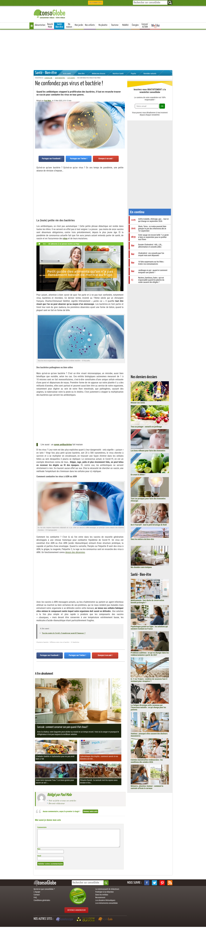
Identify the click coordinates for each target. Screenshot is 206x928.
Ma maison (69, 25)
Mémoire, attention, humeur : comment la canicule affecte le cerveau (147, 787)
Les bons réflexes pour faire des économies (148, 450)
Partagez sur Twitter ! (78, 158)
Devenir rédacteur (57, 803)
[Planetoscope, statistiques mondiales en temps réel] (65, 919)
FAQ (35, 897)
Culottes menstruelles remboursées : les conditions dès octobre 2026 (147, 761)
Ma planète (103, 25)
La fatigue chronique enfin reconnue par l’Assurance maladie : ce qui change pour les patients (148, 707)
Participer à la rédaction (104, 892)
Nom (38, 849)
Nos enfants (90, 25)
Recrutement (100, 897)
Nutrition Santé (118, 73)
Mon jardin (79, 25)
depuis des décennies (75, 552)
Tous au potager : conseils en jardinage (146, 427)
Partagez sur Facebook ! (51, 158)
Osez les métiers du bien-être (142, 539)
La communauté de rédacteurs (107, 889)
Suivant (37, 115)
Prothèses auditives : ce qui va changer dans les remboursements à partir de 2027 (150, 654)
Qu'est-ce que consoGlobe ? (44, 889)
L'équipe (37, 892)
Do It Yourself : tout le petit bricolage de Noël (149, 525)
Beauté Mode (50, 25)
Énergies (135, 25)
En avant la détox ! (138, 474)
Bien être (81, 73)
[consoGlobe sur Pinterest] (162, 882)
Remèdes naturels (149, 73)
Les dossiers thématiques (105, 900)
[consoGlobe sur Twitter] (154, 882)
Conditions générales (42, 900)
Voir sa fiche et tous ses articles (62, 800)
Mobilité (125, 25)
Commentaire (42, 827)
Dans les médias (101, 895)
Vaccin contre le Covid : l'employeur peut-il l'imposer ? (63, 633)
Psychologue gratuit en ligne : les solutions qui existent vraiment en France (149, 627)
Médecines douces (98, 73)
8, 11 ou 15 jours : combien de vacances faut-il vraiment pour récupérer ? (149, 680)
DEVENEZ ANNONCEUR (76, 910)
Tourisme (114, 25)
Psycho (133, 73)
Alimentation (40, 25)
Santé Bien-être (59, 25)
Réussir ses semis (138, 403)
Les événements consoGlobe (106, 903)
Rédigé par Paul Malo (59, 795)
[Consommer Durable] (86, 919)
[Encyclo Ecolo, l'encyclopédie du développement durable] (106, 919)
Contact (37, 895)
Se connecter (95, 3)
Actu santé (67, 73)
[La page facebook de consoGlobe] (146, 882)
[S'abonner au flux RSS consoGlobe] (169, 882)
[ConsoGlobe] (50, 13)
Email (39, 856)
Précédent (122, 115)
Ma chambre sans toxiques (141, 567)
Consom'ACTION (145, 25)
